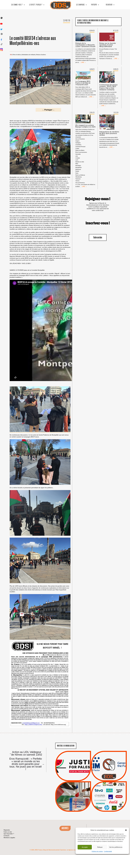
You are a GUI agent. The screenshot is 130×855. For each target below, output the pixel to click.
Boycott (105, 787)
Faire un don (97, 237)
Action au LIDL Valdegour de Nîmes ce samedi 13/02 (25, 753)
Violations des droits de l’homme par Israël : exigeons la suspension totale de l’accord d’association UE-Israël (73, 763)
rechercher (109, 5)
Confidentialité (108, 851)
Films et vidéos (17, 54)
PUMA (112, 803)
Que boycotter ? (109, 784)
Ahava (111, 790)
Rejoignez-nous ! (97, 199)
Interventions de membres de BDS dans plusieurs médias (109, 133)
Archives (65, 828)
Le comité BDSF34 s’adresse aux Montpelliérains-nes (33, 41)
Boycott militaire (108, 774)
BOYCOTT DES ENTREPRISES (109, 771)
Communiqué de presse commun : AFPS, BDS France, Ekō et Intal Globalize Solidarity (108, 87)
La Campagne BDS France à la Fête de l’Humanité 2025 (82, 83)
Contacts (6, 835)
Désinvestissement (115, 787)
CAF (113, 792)
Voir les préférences (115, 847)
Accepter (85, 847)
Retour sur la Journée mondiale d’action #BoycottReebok (107, 44)
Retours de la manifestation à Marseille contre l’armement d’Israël (85, 44)
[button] (126, 830)
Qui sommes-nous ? (17, 5)
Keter (108, 797)
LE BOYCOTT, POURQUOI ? (35, 5)
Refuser (100, 847)
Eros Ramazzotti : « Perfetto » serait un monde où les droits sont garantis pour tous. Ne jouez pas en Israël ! (26, 764)
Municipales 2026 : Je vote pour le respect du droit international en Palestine (73, 791)
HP (112, 795)
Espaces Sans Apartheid (73, 802)
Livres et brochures (108, 800)
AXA (104, 792)
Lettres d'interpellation (109, 777)
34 (11, 54)
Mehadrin (105, 803)
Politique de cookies (97, 851)
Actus (70, 778)
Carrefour (106, 795)
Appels (69, 776)
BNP (108, 792)
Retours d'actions (41, 54)
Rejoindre (7, 830)
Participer (94, 5)
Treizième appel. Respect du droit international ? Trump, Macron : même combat (109, 760)
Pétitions (76, 778)
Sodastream (108, 805)
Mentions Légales (9, 837)
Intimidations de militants (28, 54)
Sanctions (76, 776)
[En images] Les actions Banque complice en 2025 (85, 126)
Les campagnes (80, 5)
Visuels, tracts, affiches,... (109, 808)
